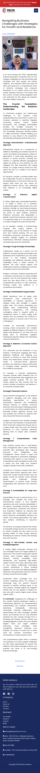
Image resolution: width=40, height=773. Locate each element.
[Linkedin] (8, 694)
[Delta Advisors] (9, 10)
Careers (5, 721)
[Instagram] (13, 694)
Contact (6, 709)
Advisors (6, 719)
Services (6, 706)
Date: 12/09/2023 (9, 34)
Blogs (5, 723)
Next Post (20, 666)
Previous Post (20, 661)
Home (5, 702)
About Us (6, 704)
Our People (7, 717)
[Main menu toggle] (36, 10)
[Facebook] (4, 694)
